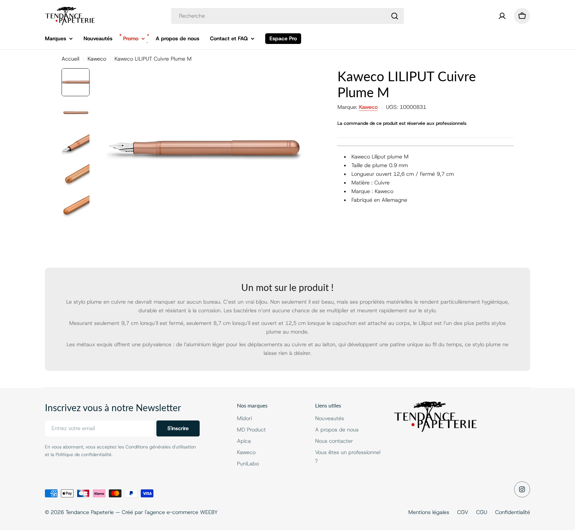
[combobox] (287, 16)
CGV (462, 512)
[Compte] (502, 16)
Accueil (70, 58)
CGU (481, 512)
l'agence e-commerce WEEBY (181, 512)
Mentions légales (428, 512)
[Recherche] (395, 16)
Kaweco (97, 58)
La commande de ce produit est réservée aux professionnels (402, 123)
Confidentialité (512, 512)
